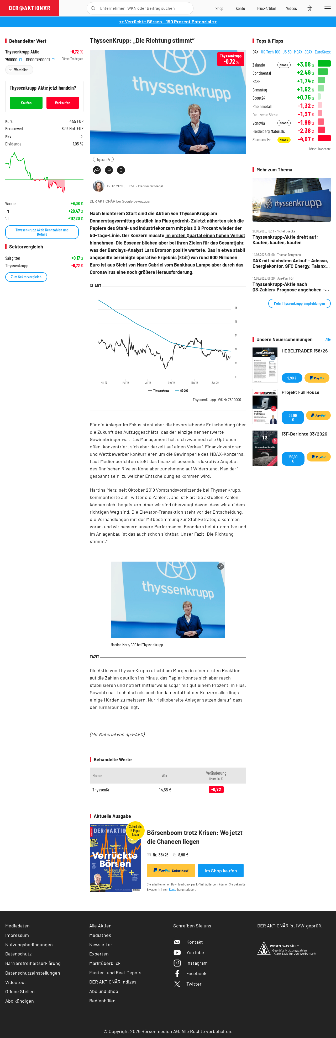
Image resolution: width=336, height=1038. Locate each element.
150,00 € (292, 458)
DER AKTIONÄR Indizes (112, 982)
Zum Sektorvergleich (26, 276)
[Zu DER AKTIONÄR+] (266, 8)
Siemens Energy (263, 139)
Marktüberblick (104, 963)
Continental (262, 73)
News (283, 64)
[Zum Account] (240, 8)
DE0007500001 (38, 59)
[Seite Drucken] (109, 170)
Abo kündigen (19, 1001)
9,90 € (292, 377)
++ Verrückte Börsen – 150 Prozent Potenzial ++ (168, 21)
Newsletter (100, 944)
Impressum (17, 935)
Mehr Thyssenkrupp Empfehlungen (299, 303)
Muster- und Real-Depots (115, 972)
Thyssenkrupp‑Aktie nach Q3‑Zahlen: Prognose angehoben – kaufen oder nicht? (289, 286)
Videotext (15, 982)
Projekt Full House (300, 392)
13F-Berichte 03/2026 (304, 434)
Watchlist (21, 69)
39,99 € (293, 417)
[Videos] (291, 8)
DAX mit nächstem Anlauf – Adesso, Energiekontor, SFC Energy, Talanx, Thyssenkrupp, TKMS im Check (290, 263)
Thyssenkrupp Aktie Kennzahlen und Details (42, 231)
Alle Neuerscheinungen (323, 339)
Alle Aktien (100, 925)
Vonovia (259, 123)
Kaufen (26, 102)
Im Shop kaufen (221, 870)
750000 (11, 59)
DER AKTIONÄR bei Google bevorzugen (120, 201)
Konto (172, 889)
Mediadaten (17, 925)
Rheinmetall (262, 106)
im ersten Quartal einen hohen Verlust (205, 235)
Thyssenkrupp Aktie (22, 52)
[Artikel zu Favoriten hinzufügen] (121, 170)
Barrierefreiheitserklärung (33, 963)
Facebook (196, 973)
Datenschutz (18, 954)
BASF (256, 81)
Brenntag (260, 90)
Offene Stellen (20, 991)
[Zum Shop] (219, 8)
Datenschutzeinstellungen (32, 973)
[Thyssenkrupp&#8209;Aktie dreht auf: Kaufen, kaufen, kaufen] (292, 200)
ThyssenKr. (103, 159)
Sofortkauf (180, 870)
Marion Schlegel (150, 186)
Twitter (194, 984)
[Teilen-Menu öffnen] (97, 170)
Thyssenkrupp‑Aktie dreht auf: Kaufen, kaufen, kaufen (285, 239)
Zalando (259, 65)
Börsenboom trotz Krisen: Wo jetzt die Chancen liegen (195, 837)
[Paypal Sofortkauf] (316, 378)
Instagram (197, 963)
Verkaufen (62, 102)
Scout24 (259, 98)
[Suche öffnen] (93, 8)
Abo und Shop (103, 991)
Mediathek (100, 935)
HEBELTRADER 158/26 (305, 351)
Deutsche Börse (265, 114)
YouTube (195, 952)
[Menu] (326, 8)
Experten (99, 954)
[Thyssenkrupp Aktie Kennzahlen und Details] (44, 172)
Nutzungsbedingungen (29, 944)
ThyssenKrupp (217, 399)
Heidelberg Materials (269, 131)
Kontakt (194, 942)
